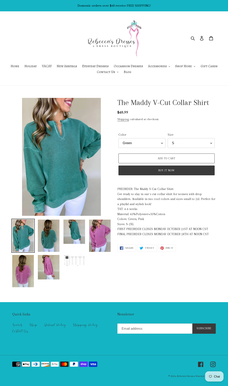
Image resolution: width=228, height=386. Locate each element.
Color (122, 134)
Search (17, 325)
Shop (33, 325)
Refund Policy (55, 325)
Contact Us (20, 331)
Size (170, 134)
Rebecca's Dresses (186, 376)
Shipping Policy (85, 325)
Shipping (123, 119)
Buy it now (166, 170)
